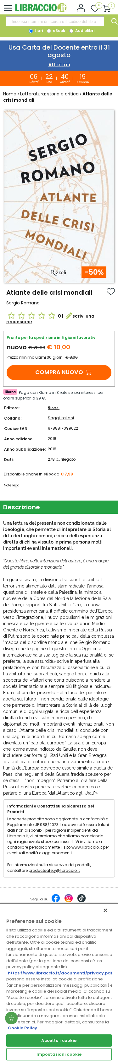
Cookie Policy (22, 1028)
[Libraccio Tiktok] (81, 901)
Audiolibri (84, 30)
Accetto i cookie (58, 1040)
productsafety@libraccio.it (54, 870)
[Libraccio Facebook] (55, 901)
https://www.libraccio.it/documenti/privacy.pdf (60, 973)
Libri (38, 30)
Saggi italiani (61, 418)
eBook (58, 30)
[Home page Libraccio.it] (41, 10)
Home (9, 94)
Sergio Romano (23, 303)
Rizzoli (53, 407)
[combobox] (55, 21)
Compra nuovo (59, 372)
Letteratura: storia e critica (49, 94)
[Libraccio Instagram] (68, 901)
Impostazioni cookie (59, 1054)
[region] (59, 982)
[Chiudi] (105, 910)
